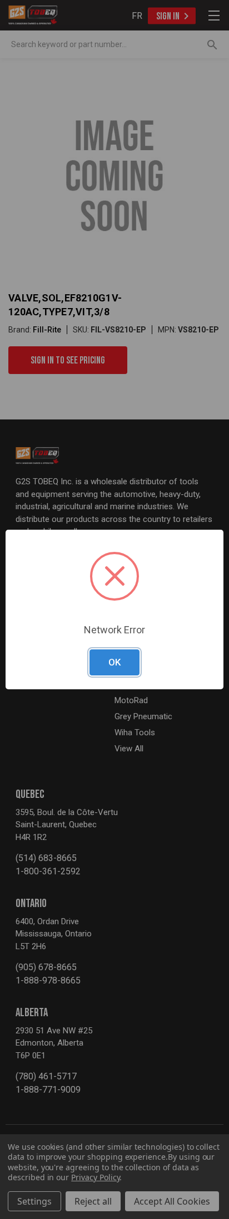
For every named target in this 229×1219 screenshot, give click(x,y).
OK (114, 662)
